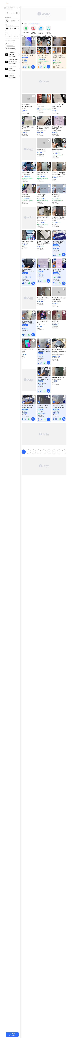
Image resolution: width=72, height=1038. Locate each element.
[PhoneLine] (33, 67)
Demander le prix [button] (45, 109)
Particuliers (9, 44)
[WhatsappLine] (29, 67)
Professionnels (10, 48)
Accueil (25, 23)
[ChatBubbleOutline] (25, 67)
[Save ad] (33, 39)
